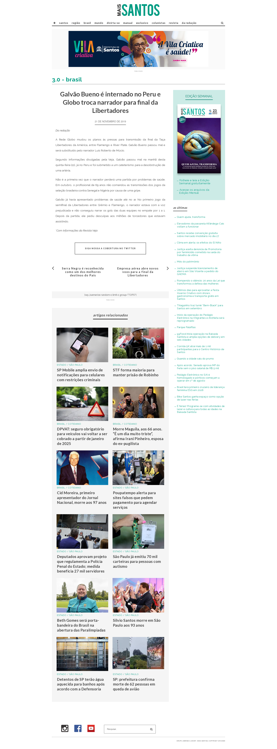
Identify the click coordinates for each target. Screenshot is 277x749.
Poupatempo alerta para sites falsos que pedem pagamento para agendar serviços (135, 500)
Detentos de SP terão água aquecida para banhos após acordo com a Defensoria (81, 684)
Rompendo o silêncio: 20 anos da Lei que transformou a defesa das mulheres (201, 282)
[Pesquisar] (222, 23)
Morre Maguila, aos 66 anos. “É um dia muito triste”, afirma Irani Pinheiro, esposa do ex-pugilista (138, 436)
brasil (87, 22)
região (76, 22)
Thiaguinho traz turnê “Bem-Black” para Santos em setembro (200, 307)
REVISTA (173, 22)
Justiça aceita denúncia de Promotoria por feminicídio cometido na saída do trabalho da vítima (199, 252)
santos (63, 22)
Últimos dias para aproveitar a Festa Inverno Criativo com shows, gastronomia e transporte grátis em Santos (198, 294)
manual (128, 22)
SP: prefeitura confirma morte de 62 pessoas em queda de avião (134, 684)
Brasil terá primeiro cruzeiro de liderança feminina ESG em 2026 (200, 389)
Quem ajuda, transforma (191, 217)
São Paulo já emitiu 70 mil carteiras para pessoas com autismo (137, 561)
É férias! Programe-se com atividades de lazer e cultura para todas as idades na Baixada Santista (201, 409)
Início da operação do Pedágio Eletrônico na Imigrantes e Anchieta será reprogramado (200, 317)
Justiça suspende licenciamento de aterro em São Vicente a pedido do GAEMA (197, 271)
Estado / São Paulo (70, 365)
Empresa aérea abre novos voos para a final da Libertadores (138, 272)
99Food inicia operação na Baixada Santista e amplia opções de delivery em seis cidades (201, 336)
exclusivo (142, 22)
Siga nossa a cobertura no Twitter (110, 248)
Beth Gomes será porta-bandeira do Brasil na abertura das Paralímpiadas (81, 625)
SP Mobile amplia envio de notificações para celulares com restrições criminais (81, 375)
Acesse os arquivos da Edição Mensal (194, 191)
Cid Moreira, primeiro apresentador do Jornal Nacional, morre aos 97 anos (82, 497)
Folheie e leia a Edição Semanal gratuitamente (194, 182)
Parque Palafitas (186, 327)
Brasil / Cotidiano (125, 365)
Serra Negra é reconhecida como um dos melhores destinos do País (83, 272)
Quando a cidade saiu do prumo (195, 358)
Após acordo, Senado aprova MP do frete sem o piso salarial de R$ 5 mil (198, 367)
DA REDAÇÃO (189, 22)
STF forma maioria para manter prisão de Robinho (136, 372)
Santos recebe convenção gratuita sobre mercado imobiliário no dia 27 (198, 235)
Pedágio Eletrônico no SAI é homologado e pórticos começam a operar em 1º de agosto (198, 377)
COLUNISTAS (158, 22)
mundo (98, 22)
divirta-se (113, 22)
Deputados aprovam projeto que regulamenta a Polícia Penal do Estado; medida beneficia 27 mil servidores (82, 563)
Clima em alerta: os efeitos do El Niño (199, 242)
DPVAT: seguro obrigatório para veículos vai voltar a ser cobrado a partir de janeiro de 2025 (82, 436)
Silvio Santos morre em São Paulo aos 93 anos (137, 623)
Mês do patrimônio (188, 261)
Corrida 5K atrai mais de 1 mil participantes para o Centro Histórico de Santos (200, 349)
